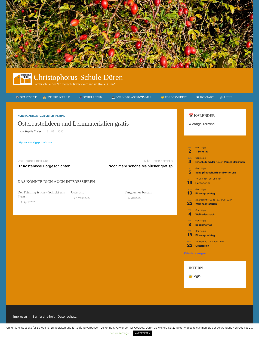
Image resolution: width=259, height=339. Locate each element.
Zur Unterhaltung (53, 115)
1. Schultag (201, 151)
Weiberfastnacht (205, 214)
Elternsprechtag (205, 193)
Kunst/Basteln (28, 115)
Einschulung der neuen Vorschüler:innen (220, 161)
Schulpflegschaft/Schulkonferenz (215, 172)
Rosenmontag (203, 224)
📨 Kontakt (205, 97)
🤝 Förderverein (174, 97)
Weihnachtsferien (206, 203)
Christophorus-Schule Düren (78, 77)
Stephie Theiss (32, 131)
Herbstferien (203, 182)
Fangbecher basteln (138, 192)
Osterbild (77, 192)
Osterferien (202, 245)
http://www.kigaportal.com (35, 142)
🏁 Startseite (26, 97)
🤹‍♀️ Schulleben (90, 97)
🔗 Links (226, 97)
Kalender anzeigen (195, 253)
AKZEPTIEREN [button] (142, 333)
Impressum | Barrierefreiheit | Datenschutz (45, 316)
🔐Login (195, 276)
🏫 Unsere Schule (56, 97)
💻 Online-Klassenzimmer (131, 97)
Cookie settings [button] (119, 333)
